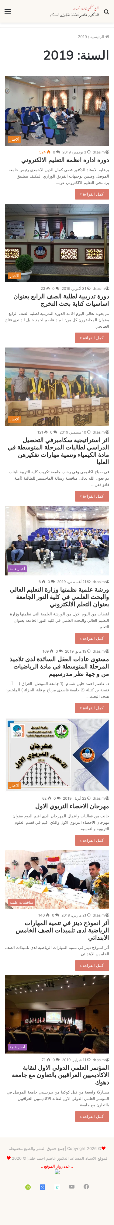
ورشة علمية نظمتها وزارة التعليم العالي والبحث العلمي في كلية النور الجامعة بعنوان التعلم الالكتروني (59, 596)
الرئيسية (97, 36)
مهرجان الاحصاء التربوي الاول (72, 806)
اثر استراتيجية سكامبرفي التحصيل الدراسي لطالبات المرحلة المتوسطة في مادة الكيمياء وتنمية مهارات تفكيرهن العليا (58, 451)
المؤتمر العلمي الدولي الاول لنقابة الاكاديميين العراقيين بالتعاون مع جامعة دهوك (60, 1075)
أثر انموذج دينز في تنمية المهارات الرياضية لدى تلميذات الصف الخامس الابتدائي (62, 930)
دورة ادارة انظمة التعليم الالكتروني (65, 160)
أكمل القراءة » (92, 194)
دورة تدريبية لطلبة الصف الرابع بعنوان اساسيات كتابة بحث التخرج (61, 299)
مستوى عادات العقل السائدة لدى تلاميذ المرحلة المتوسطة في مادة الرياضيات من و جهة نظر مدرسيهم (59, 666)
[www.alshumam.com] (74, 11)
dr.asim (99, 152)
